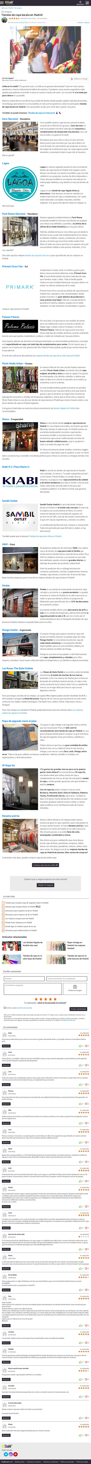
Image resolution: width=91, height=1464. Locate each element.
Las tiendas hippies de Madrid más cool (33, 944)
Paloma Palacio (10, 317)
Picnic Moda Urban (12, 364)
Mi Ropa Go (8, 765)
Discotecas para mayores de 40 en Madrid (21, 910)
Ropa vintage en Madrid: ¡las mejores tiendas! (76, 945)
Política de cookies (82, 1462)
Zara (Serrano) (10, 119)
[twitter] (6, 1454)
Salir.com (4, 8)
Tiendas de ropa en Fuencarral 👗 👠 (44, 113)
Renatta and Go (10, 816)
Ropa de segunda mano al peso (19, 721)
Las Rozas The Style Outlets (17, 668)
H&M (5, 544)
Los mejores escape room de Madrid (19, 918)
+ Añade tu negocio (83, 22)
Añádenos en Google (80, 79)
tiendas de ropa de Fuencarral (38, 255)
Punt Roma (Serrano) (13, 214)
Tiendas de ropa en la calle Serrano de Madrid (78, 957)
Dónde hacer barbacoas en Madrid (18, 922)
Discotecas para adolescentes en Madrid (20, 930)
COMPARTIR (80, 4)
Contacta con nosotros (34, 1462)
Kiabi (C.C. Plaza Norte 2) (15, 467)
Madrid (11, 8)
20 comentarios (42, 18)
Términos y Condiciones (50, 1462)
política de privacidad (25, 1008)
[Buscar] (87, 3)
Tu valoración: (30, 1003)
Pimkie (6, 586)
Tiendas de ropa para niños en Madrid (45, 536)
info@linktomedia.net (68, 1020)
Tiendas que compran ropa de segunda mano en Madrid (26, 902)
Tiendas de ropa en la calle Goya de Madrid (32, 957)
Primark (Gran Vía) (12, 266)
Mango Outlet (10, 630)
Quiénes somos (19, 1462)
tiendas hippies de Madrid (65, 408)
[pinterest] (15, 1454)
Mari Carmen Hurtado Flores (19, 22)
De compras (18, 8)
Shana (5, 419)
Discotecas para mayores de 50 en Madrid (21, 914)
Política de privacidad (67, 1462)
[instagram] (11, 1454)
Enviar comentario (78, 1009)
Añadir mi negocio (45, 885)
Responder (6, 1046)
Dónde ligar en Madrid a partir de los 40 (20, 926)
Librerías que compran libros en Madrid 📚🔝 (22, 906)
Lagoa (5, 163)
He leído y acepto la (19, 1008)
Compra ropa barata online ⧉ (45, 865)
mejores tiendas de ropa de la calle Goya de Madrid (58, 355)
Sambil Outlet (9, 501)
